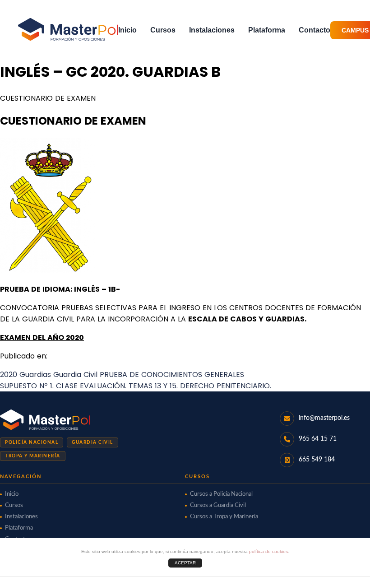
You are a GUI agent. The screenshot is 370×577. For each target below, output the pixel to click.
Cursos (163, 30)
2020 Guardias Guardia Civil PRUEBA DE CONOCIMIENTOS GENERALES (122, 374)
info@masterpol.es (324, 418)
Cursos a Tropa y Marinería (224, 517)
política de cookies (268, 551)
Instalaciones (212, 30)
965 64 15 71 (318, 439)
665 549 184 (317, 459)
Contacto (314, 30)
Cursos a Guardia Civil (218, 505)
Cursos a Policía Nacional (221, 494)
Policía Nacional (31, 442)
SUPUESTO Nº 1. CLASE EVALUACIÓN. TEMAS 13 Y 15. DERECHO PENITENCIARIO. (135, 386)
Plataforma (266, 30)
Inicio (127, 30)
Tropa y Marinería (32, 456)
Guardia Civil (92, 442)
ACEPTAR (185, 562)
